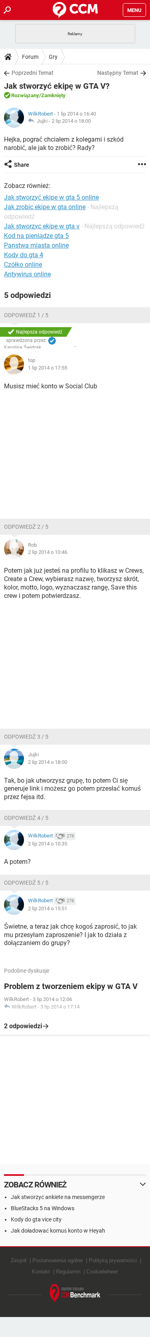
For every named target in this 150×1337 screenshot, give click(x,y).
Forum (30, 57)
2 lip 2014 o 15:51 (47, 908)
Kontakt (41, 1272)
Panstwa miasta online (36, 245)
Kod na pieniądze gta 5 (36, 236)
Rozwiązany (25, 95)
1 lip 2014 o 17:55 (47, 368)
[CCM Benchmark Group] (75, 1293)
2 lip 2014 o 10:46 (47, 552)
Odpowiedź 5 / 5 (26, 882)
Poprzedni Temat (33, 73)
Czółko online (23, 264)
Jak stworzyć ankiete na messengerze (58, 1197)
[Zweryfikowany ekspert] (52, 341)
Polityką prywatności (113, 1260)
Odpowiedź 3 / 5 (26, 736)
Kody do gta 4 (23, 255)
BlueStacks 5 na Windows (42, 1208)
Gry (53, 57)
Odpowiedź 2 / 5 (26, 527)
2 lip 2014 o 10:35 (47, 844)
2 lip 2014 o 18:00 (71, 121)
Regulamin (68, 1272)
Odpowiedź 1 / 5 (26, 315)
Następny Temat (117, 73)
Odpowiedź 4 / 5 (26, 818)
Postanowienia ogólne (57, 1260)
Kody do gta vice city (36, 1219)
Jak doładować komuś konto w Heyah (58, 1230)
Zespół (18, 1260)
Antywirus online (27, 274)
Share (21, 165)
